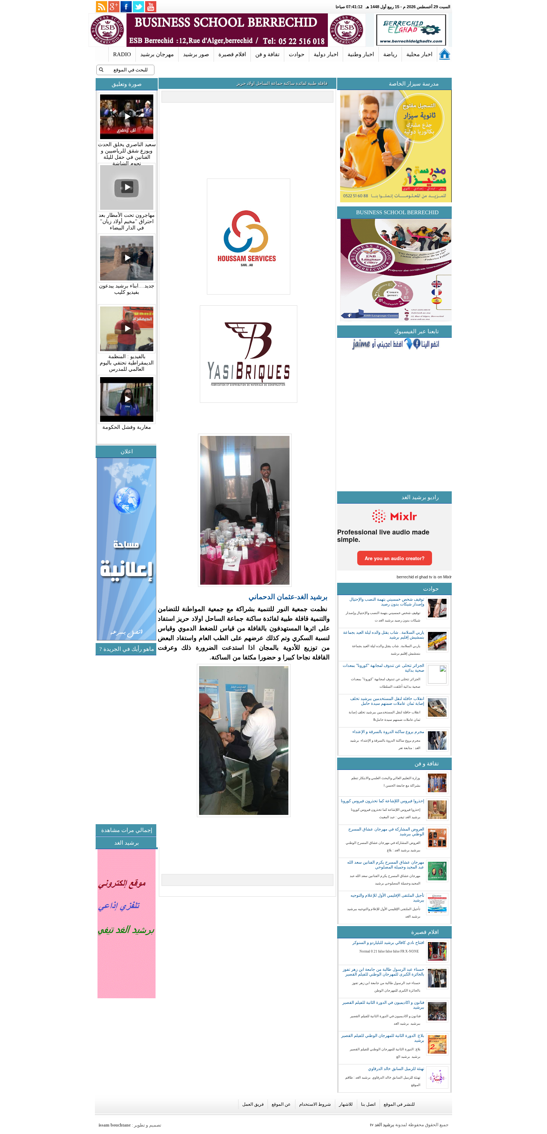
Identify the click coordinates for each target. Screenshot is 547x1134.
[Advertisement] (95, 769)
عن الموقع (281, 1104)
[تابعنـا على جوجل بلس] (113, 6)
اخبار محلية (419, 54)
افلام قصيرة (232, 54)
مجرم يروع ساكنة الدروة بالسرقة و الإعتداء (388, 731)
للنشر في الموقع (399, 1104)
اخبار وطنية (361, 54)
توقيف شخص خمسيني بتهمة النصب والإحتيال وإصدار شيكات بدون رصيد (386, 601)
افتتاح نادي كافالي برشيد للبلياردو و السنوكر (388, 942)
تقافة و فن (267, 54)
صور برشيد (196, 54)
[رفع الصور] (247, 295)
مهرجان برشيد (157, 54)
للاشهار (346, 1104)
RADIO (122, 54)
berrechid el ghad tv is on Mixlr (424, 577)
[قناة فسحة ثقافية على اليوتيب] (150, 6)
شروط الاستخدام (315, 1104)
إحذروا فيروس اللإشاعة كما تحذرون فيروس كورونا (382, 801)
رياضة (390, 54)
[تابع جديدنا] (101, 6)
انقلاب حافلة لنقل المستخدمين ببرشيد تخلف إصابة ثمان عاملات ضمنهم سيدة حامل (387, 701)
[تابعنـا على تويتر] (138, 6)
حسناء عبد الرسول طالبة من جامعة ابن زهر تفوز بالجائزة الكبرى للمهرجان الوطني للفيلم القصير (383, 971)
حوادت (296, 54)
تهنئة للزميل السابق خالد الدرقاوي (396, 1068)
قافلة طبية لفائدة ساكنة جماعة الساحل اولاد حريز (282, 83)
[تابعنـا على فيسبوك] (126, 6)
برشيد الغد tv (382, 1124)
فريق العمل (253, 1104)
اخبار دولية (326, 54)
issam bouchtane (115, 1125)
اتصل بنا (368, 1104)
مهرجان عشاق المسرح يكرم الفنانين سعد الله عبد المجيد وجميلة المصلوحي (385, 864)
